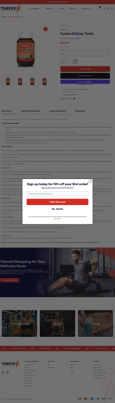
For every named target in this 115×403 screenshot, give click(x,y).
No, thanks (57, 209)
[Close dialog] (90, 181)
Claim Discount (57, 202)
